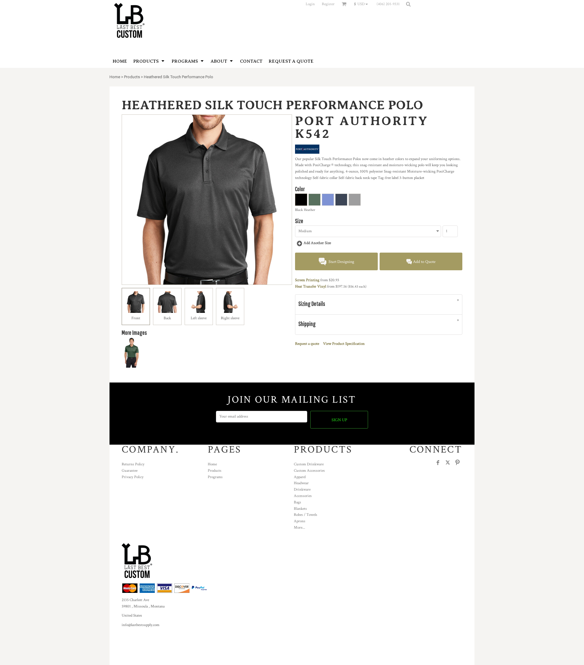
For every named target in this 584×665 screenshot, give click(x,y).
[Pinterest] (457, 462)
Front (135, 318)
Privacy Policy (133, 477)
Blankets (300, 508)
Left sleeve (199, 318)
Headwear (301, 483)
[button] (362, 4)
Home (114, 77)
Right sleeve (230, 318)
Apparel (300, 477)
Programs (215, 477)
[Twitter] (447, 462)
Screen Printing (307, 280)
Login (310, 4)
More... (299, 527)
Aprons (299, 521)
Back (167, 318)
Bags (297, 502)
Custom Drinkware (309, 464)
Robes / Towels (305, 514)
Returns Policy (133, 464)
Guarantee (129, 470)
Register (328, 4)
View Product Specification (344, 343)
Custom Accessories (309, 470)
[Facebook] (438, 462)
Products (132, 77)
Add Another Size (317, 243)
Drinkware (302, 489)
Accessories (303, 496)
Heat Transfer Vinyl (310, 286)
